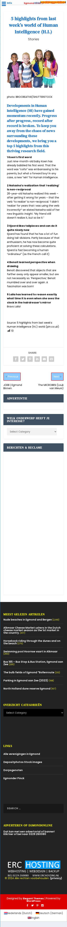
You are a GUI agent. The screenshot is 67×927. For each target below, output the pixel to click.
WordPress (33, 901)
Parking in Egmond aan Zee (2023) (25, 680)
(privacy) (56, 878)
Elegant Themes (33, 898)
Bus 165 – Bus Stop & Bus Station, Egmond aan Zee (33, 663)
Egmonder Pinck (13, 778)
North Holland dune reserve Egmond (26, 688)
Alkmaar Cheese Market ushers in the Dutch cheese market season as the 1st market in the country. (32, 630)
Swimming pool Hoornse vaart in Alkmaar (30, 651)
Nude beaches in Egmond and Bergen (27, 619)
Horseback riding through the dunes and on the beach (31, 642)
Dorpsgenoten (13, 770)
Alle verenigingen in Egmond (21, 754)
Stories (33, 39)
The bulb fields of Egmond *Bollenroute (28, 672)
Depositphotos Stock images (22, 762)
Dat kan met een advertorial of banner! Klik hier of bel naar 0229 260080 (29, 833)
